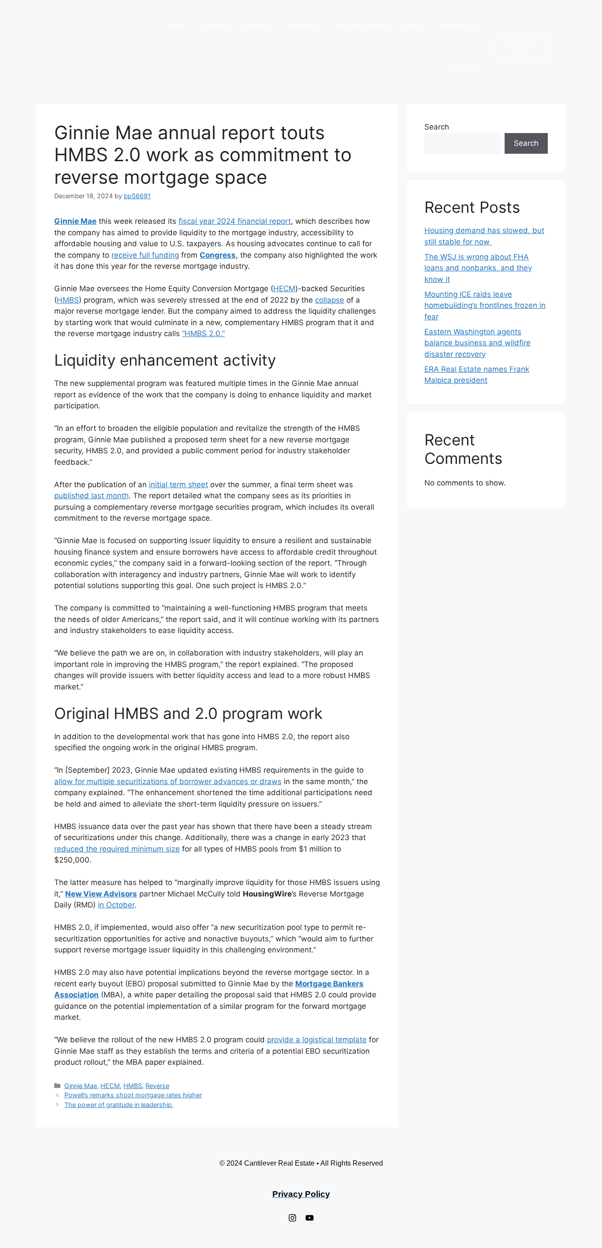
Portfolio (304, 26)
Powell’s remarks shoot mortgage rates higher (133, 1095)
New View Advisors (101, 893)
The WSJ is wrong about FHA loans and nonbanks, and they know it (478, 268)
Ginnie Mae (80, 1085)
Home (175, 26)
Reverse (157, 1085)
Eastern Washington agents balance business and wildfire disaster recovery (477, 343)
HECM (284, 288)
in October (116, 904)
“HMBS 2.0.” (203, 333)
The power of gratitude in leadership (119, 1104)
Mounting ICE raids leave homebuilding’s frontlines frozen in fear (485, 305)
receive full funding (145, 255)
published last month (91, 495)
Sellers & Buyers (362, 26)
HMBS (68, 300)
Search (436, 126)
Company (214, 26)
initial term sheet (178, 484)
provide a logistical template (317, 1039)
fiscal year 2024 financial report (234, 221)
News (414, 26)
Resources (457, 26)
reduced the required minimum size (117, 848)
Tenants (461, 69)
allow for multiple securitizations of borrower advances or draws (168, 781)
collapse (329, 300)
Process (258, 26)
